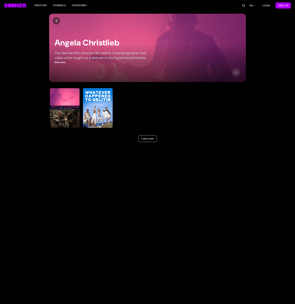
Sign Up (283, 5)
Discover (40, 5)
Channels (59, 5)
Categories (79, 5)
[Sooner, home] (15, 5)
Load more (147, 138)
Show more (60, 62)
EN (251, 5)
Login (266, 5)
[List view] (236, 72)
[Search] (243, 5)
